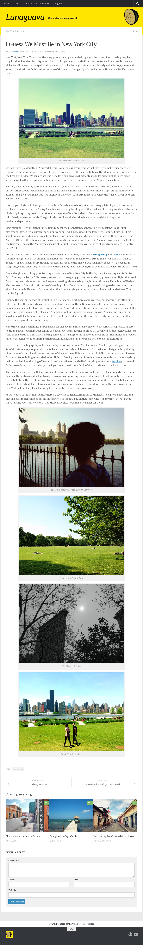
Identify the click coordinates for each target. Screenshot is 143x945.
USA (22, 31)
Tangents (58, 3)
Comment (13, 860)
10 (91, 803)
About (16, 3)
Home (6, 3)
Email (77, 879)
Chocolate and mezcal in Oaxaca (23, 836)
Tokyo (116, 254)
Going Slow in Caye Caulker (64, 836)
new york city (18, 769)
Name (11, 879)
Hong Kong (100, 254)
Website (12, 889)
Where (26, 3)
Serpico (116, 361)
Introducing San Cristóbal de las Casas (113, 836)
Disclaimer (88, 923)
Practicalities (42, 3)
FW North (14, 51)
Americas (12, 31)
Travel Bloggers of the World (63, 923)
